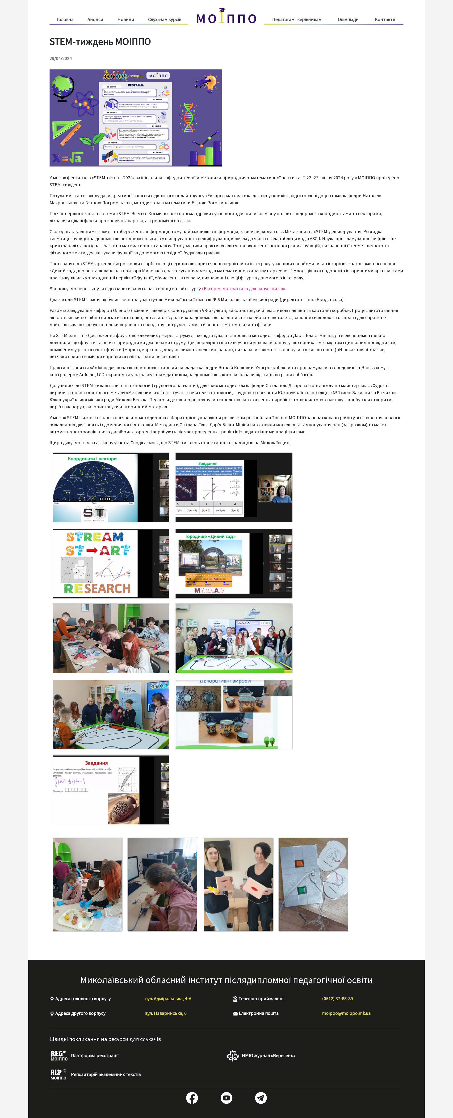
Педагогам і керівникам (297, 19)
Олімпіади (348, 19)
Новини (125, 19)
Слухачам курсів (164, 19)
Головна (65, 19)
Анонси (95, 19)
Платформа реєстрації (94, 1055)
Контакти (385, 19)
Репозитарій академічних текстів (105, 1074)
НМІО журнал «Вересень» (268, 1055)
